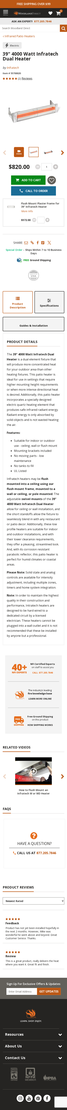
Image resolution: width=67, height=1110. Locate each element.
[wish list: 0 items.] (50, 13)
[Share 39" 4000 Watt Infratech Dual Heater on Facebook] (38, 242)
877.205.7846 (46, 853)
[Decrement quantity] (37, 166)
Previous (4, 152)
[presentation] (33, 152)
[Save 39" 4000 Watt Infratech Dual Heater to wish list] (51, 180)
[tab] (18, 302)
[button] (26, 242)
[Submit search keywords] (63, 28)
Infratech (13, 68)
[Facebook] (47, 1098)
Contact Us (15, 1057)
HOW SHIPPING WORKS (40, 725)
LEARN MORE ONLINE (40, 698)
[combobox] (33, 28)
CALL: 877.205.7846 (42, 672)
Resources (14, 1034)
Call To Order (36, 191)
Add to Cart (31, 180)
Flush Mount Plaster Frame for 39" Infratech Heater (40, 205)
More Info (27, 211)
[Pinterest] (38, 1098)
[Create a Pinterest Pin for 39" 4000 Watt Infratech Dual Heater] (43, 242)
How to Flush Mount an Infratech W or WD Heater (33, 791)
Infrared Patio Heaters (19, 36)
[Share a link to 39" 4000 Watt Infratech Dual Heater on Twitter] (49, 242)
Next (62, 152)
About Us (13, 1046)
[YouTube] (29, 1098)
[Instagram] (20, 1098)
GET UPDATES (48, 991)
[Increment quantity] (55, 166)
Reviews (27, 78)
